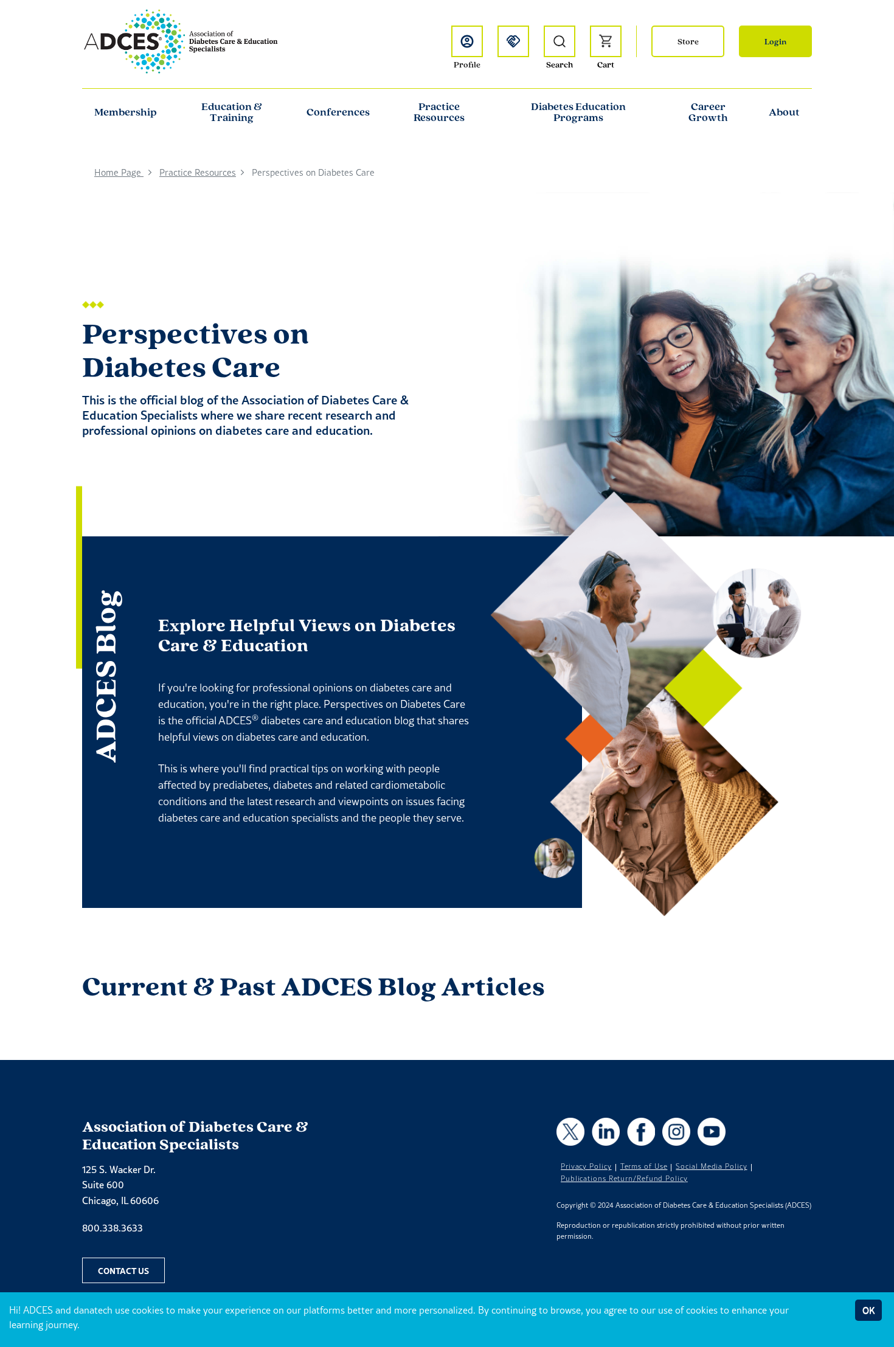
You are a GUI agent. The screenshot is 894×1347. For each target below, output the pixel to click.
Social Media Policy (711, 1166)
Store (688, 41)
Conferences (338, 112)
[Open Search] (559, 41)
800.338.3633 (112, 1227)
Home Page (119, 172)
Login (775, 41)
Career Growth (708, 112)
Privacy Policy (586, 1166)
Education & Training (231, 112)
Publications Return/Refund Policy (624, 1178)
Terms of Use (644, 1166)
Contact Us (123, 1270)
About (784, 112)
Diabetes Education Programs (578, 112)
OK (868, 1310)
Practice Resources (439, 112)
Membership (125, 112)
